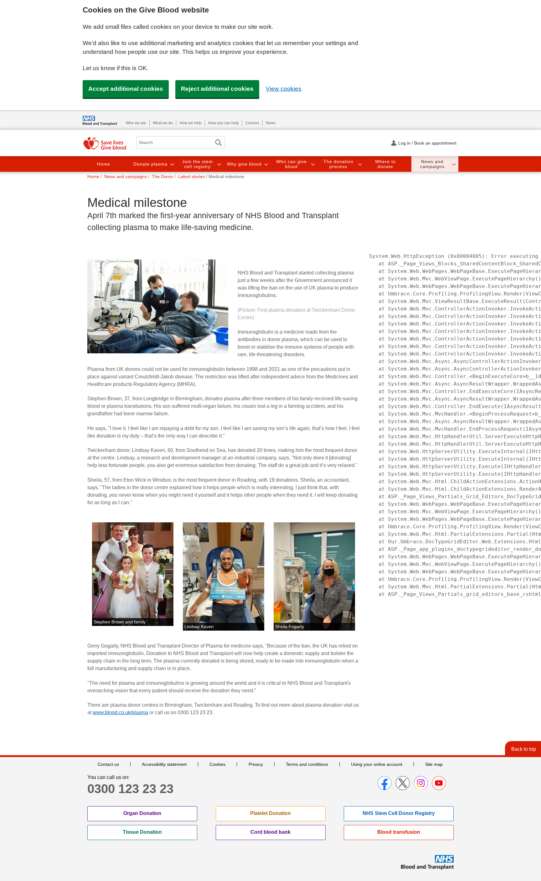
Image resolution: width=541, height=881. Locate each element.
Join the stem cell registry (197, 164)
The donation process (338, 164)
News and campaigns (432, 164)
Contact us (108, 764)
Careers (252, 123)
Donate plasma (150, 163)
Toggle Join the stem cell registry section (219, 164)
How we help (190, 123)
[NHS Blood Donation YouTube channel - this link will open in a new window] (438, 783)
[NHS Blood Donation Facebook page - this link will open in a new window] (384, 783)
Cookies (217, 764)
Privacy (256, 764)
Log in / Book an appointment (427, 143)
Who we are (136, 123)
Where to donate (385, 164)
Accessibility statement (164, 764)
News (271, 123)
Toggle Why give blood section (265, 164)
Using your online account (376, 764)
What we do (163, 123)
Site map (434, 764)
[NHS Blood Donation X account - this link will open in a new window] (402, 783)
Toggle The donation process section (359, 164)
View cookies (283, 88)
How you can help (223, 123)
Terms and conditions (307, 764)
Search (218, 142)
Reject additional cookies (217, 88)
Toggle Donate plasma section (172, 164)
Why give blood (244, 163)
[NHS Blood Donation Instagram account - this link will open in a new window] (420, 783)
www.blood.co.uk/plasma (120, 712)
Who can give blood (291, 164)
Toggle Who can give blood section (312, 164)
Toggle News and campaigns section (453, 164)
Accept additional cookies (125, 88)
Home (103, 163)
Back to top (523, 749)
